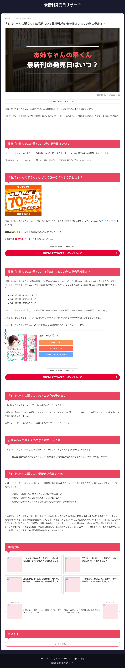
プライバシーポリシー (62, 659)
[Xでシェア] (5, 325)
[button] (5, 342)
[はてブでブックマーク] (5, 334)
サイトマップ (46, 659)
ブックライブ (107, 221)
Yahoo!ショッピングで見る (56, 355)
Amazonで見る (56, 342)
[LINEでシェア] (5, 338)
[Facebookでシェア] (5, 330)
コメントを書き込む (62, 644)
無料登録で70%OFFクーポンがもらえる (62, 253)
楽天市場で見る (56, 348)
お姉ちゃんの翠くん (49, 335)
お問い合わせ (79, 659)
